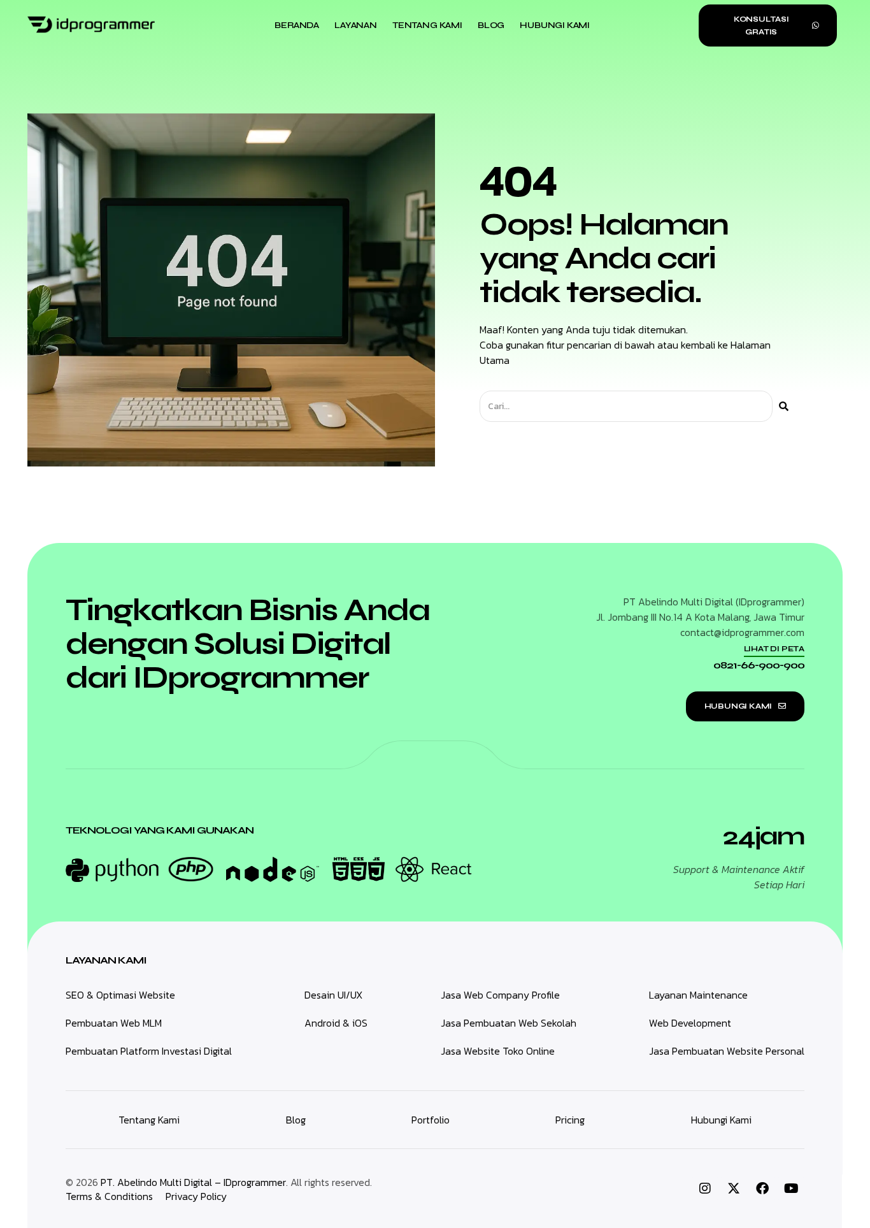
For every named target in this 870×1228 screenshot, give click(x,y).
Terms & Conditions (109, 1196)
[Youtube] (791, 1188)
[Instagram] (705, 1188)
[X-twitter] (733, 1188)
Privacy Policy (196, 1196)
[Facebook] (762, 1188)
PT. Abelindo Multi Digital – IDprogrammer (193, 1182)
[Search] (784, 406)
